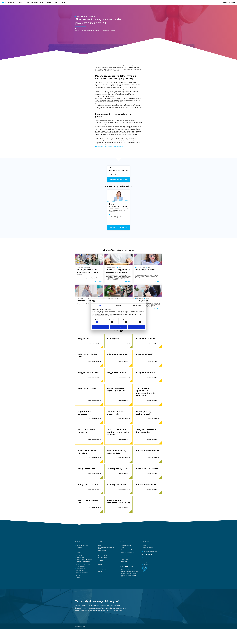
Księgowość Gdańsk (116, 372)
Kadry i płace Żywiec (117, 469)
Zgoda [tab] (100, 305)
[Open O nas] (44, 2)
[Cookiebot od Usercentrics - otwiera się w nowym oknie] (139, 301)
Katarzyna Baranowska (118, 170)
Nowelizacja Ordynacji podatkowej (87, 300)
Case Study (87, 267)
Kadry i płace (113, 338)
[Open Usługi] (23, 2)
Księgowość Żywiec (87, 388)
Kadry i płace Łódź (86, 469)
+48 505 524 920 (114, 214)
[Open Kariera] (51, 2)
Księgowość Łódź (144, 354)
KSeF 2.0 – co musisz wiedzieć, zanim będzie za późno (118, 432)
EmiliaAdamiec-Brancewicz (118, 205)
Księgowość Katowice (88, 372)
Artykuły (92, 16)
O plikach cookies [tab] (137, 305)
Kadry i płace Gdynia (146, 484)
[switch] (111, 322)
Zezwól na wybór (118, 327)
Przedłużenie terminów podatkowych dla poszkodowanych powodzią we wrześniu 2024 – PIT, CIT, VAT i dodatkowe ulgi (118, 270)
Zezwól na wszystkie (136, 327)
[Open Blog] (58, 2)
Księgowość (83, 338)
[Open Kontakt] (66, 2)
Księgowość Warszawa (118, 354)
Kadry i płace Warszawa (147, 450)
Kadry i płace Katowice (147, 469)
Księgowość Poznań (145, 372)
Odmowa (101, 327)
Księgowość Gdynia (145, 338)
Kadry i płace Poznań (117, 484)
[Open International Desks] (37, 2)
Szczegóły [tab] (118, 305)
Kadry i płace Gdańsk (88, 484)
